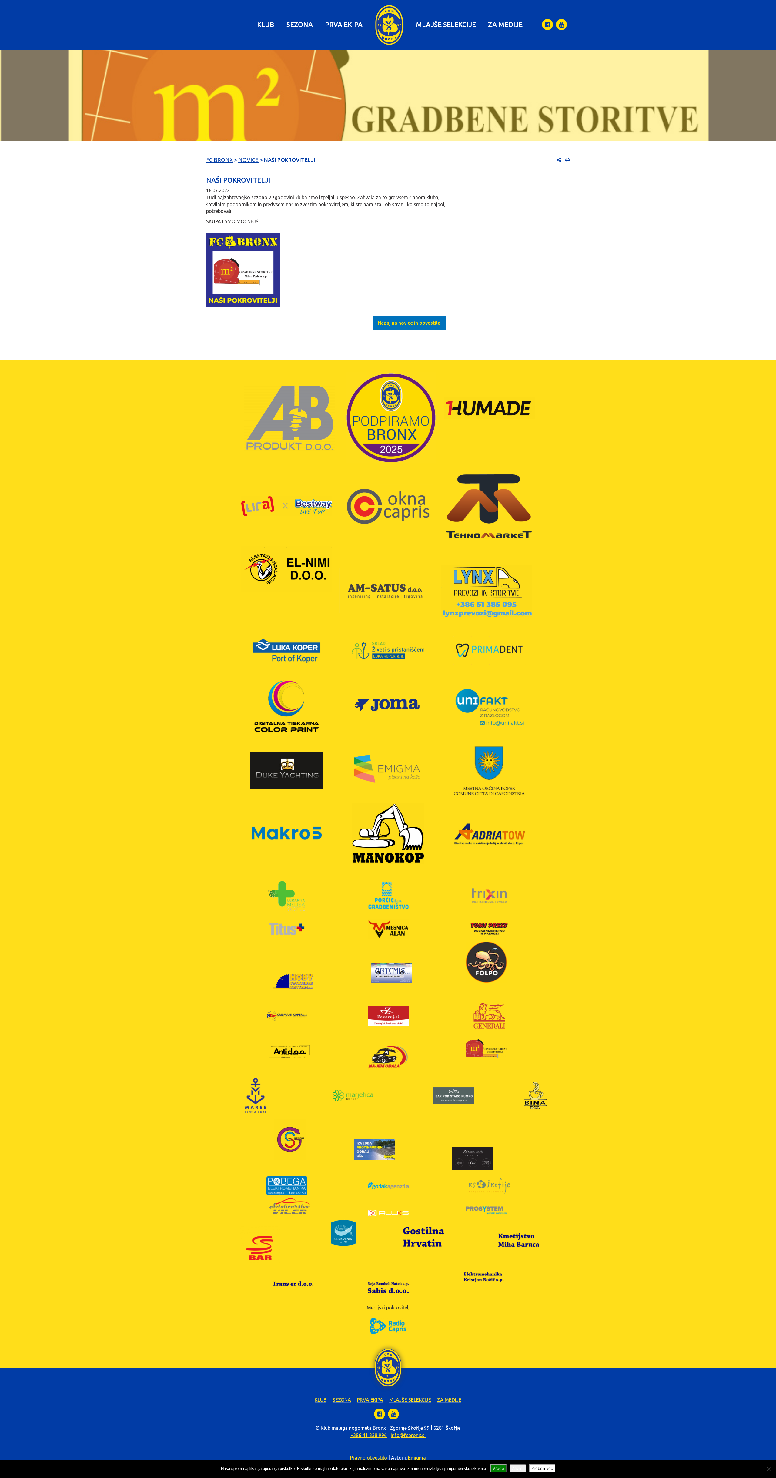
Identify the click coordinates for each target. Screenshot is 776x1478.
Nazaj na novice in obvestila (409, 323)
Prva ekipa (344, 24)
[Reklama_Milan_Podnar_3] (243, 270)
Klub (265, 24)
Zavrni (517, 1468)
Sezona (299, 24)
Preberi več (542, 1468)
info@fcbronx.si (408, 1435)
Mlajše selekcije (446, 24)
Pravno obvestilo (368, 1457)
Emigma (417, 1457)
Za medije (505, 24)
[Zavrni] (768, 1469)
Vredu (498, 1468)
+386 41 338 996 (368, 1435)
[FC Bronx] (389, 25)
